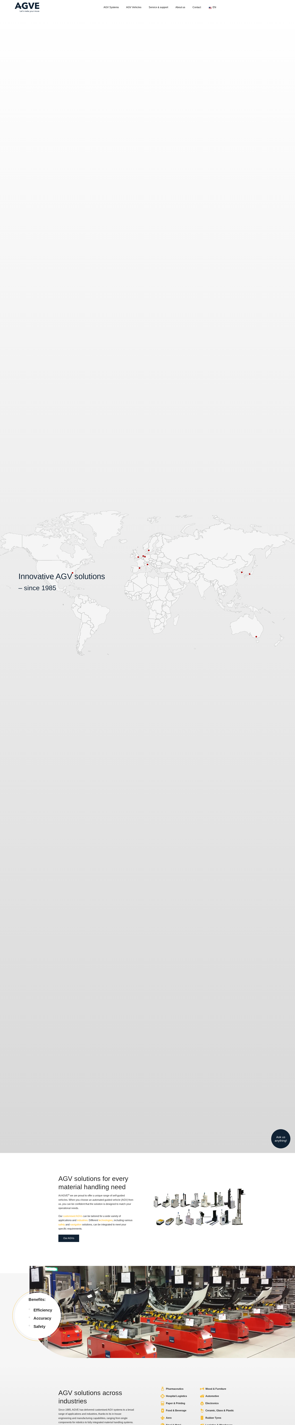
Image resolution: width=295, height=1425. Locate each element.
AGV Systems (111, 7)
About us (180, 7)
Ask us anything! (281, 1138)
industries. (82, 1220)
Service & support (158, 7)
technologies (106, 1220)
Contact (197, 7)
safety (61, 1224)
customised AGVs (72, 1216)
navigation (76, 1224)
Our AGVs (68, 1238)
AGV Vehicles (133, 7)
